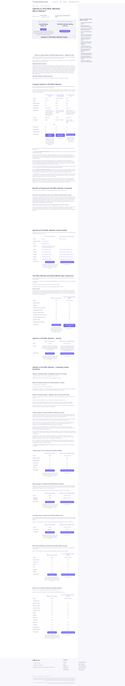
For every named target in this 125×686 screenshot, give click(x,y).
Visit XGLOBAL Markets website (60, 135)
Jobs (64, 664)
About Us (65, 1)
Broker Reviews (55, 1)
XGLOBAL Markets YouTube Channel (66, 259)
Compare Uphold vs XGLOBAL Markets (86, 23)
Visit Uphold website (50, 135)
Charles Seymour (43, 15)
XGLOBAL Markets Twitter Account (65, 249)
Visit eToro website (70, 134)
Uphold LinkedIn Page (46, 256)
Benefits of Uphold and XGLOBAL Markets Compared (86, 26)
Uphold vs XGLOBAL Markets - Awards (86, 32)
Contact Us (65, 665)
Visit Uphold (43, 29)
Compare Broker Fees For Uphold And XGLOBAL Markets (86, 47)
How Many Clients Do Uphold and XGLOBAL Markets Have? (86, 54)
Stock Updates (81, 669)
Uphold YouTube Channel (46, 259)
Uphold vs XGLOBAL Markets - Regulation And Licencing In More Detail (86, 43)
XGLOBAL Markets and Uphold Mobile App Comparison (86, 29)
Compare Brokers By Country (73, 1)
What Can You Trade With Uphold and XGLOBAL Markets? (86, 61)
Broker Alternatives (82, 665)
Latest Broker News (82, 662)
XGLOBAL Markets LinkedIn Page (65, 256)
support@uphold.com (46, 243)
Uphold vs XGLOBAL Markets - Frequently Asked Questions (86, 35)
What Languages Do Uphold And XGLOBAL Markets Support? (86, 50)
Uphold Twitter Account (46, 249)
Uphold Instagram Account (47, 254)
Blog (61, 1)
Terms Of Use (65, 667)
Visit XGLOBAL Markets (64, 31)
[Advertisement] (54, 47)
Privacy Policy (65, 669)
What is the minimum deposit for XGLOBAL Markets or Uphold (86, 39)
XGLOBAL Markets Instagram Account (66, 254)
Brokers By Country (82, 667)
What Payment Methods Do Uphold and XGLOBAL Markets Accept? (86, 57)
